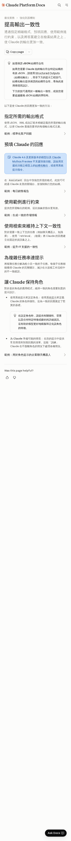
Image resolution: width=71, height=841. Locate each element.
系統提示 (51, 297)
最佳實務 (9, 17)
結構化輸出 (41, 165)
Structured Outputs (48, 73)
